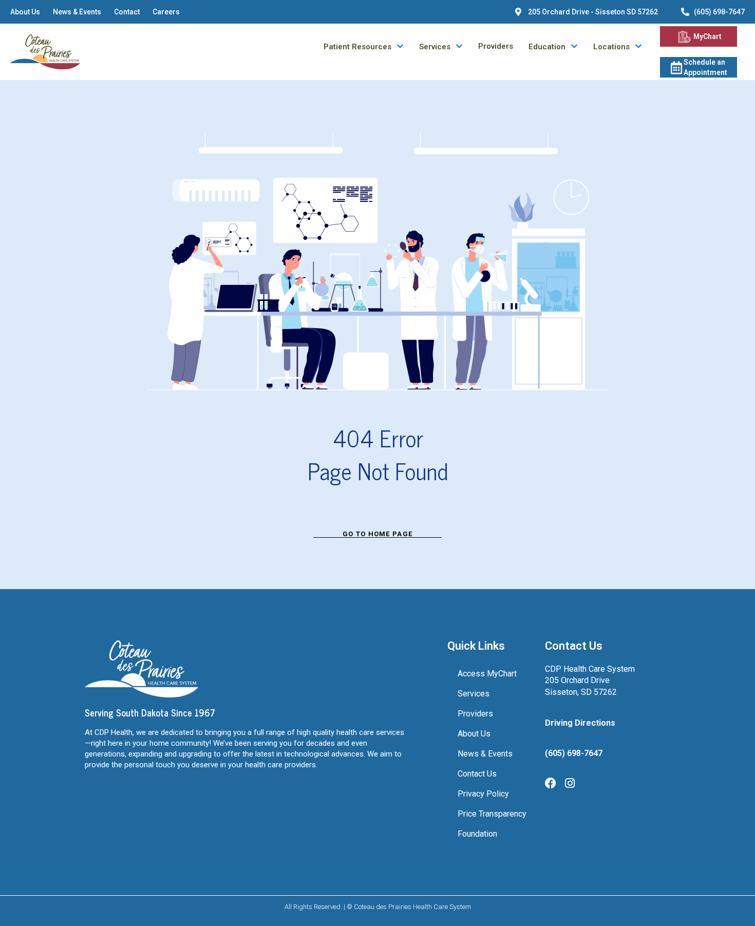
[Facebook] (550, 783)
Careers (166, 12)
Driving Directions (580, 723)
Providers (495, 46)
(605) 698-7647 (719, 12)
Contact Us (477, 774)
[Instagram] (569, 783)
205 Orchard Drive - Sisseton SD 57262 (593, 12)
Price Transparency (492, 814)
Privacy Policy (483, 794)
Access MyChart (487, 673)
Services (434, 47)
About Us (25, 12)
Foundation (477, 834)
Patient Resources (357, 47)
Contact (127, 12)
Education (546, 47)
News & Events (77, 12)
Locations (611, 47)
